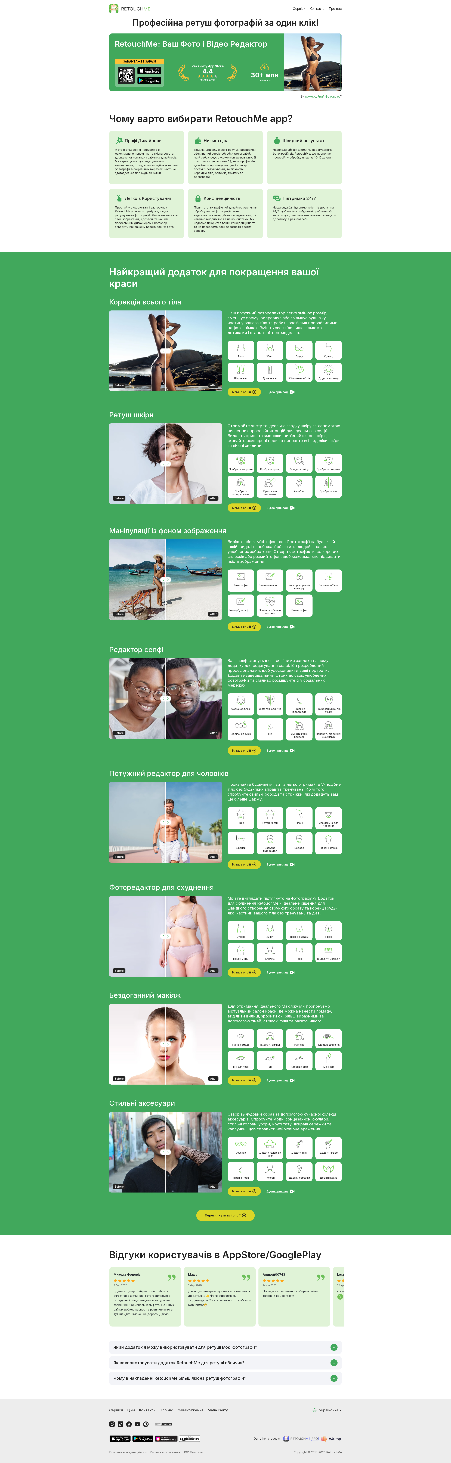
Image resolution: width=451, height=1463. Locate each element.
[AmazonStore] (189, 1439)
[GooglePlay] (149, 80)
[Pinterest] (146, 1424)
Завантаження (190, 1410)
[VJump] (331, 1439)
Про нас (335, 9)
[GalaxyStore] (166, 1439)
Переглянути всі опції (222, 1215)
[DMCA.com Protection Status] (163, 1424)
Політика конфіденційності (128, 1452)
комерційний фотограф (322, 96)
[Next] (340, 1297)
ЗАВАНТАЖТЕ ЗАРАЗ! (139, 61)
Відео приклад (277, 392)
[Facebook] (129, 1424)
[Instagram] (112, 1424)
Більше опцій (241, 392)
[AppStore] (149, 70)
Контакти (317, 9)
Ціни (131, 1410)
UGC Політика (193, 1452)
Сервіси (299, 9)
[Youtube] (137, 1424)
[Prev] (111, 1297)
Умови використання (165, 1452)
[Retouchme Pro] (301, 1439)
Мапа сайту (218, 1410)
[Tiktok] (120, 1424)
